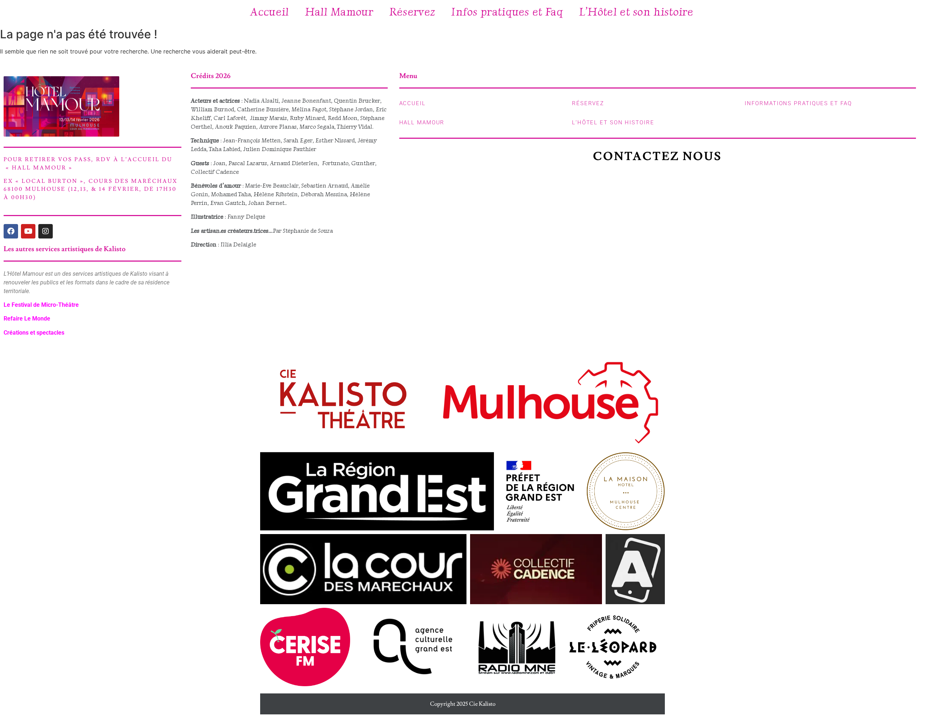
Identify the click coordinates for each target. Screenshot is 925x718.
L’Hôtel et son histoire (636, 11)
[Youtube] (28, 231)
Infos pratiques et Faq (507, 11)
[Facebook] (11, 231)
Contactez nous (657, 156)
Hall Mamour (339, 11)
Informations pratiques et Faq (798, 103)
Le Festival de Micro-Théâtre (41, 304)
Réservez (412, 11)
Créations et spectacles (34, 332)
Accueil (269, 11)
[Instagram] (45, 231)
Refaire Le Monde (27, 318)
